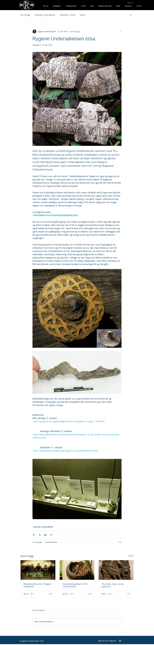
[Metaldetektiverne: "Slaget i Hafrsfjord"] (38, 570)
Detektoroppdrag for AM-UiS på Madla (75, 585)
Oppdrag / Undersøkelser (45, 15)
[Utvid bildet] (77, 489)
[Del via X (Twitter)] (39, 535)
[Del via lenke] (51, 535)
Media (82, 15)
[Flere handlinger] (120, 31)
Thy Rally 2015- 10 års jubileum (113, 585)
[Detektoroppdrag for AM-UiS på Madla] (77, 570)
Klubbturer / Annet (67, 15)
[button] (130, 15)
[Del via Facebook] (33, 535)
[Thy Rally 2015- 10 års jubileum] (116, 570)
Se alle (131, 556)
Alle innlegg (25, 15)
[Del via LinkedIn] (45, 535)
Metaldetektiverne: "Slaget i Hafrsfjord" (37, 585)
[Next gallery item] (118, 489)
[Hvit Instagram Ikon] (120, 640)
